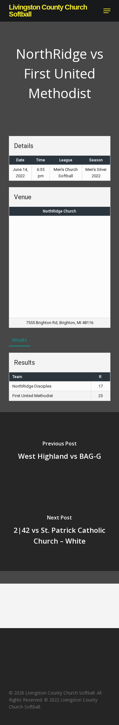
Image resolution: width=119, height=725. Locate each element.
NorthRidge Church (59, 211)
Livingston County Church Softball (48, 11)
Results (19, 340)
